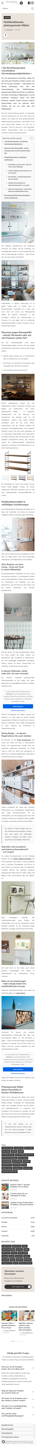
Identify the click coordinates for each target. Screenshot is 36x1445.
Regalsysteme (16, 1161)
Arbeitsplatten (7, 1148)
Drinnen (7, 17)
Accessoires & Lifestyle (9, 1218)
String (24, 1165)
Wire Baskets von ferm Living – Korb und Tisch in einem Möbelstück (19, 166)
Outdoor (20, 1259)
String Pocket (6, 1168)
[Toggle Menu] (2, 2)
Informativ (4, 1236)
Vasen (16, 1263)
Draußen (4, 1222)
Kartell (26, 1256)
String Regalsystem (24, 740)
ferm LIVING (6, 1151)
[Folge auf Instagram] (32, 3)
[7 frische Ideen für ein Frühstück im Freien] (5, 1196)
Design (24, 1246)
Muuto (13, 1259)
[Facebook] (5, 35)
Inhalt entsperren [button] (18, 706)
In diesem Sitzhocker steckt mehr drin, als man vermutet (19, 172)
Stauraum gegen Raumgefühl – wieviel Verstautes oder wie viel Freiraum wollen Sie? (17, 150)
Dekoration (16, 1246)
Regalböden (6, 1161)
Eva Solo (19, 1249)
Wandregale (17, 1168)
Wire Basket (28, 1168)
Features (4, 1231)
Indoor (20, 1151)
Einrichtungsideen (8, 1249)
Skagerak (28, 1259)
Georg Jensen (22, 1253)
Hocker (14, 1151)
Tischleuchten (7, 1263)
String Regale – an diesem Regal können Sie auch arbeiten (19, 178)
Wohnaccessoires (25, 1263)
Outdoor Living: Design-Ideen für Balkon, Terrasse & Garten (22, 1204)
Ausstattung (18, 1148)
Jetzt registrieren (18, 1287)
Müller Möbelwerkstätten (22, 859)
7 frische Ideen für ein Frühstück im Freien (19, 1195)
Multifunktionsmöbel (9, 1158)
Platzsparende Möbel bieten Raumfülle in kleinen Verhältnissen (17, 196)
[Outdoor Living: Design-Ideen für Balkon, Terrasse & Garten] (5, 1205)
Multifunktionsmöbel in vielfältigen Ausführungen (15, 158)
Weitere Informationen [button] (18, 710)
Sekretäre (16, 1165)
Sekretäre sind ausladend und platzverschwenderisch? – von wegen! (18, 184)
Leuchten (5, 1259)
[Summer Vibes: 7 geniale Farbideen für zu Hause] (5, 1187)
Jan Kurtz (19, 1256)
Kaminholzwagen (8, 1155)
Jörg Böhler (9, 30)
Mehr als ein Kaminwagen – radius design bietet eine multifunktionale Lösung (20, 190)
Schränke (26, 1161)
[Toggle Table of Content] (30, 138)
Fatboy (26, 1249)
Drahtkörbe (29, 1148)
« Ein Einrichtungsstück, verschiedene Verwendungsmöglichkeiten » (16, 142)
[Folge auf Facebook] (29, 3)
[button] (3, 1441)
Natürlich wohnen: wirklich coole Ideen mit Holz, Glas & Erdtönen (26, 1326)
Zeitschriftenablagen (9, 1171)
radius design (20, 993)
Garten (14, 1253)
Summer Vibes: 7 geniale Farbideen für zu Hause (20, 1186)
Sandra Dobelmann (10, 1331)
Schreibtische (6, 1165)
